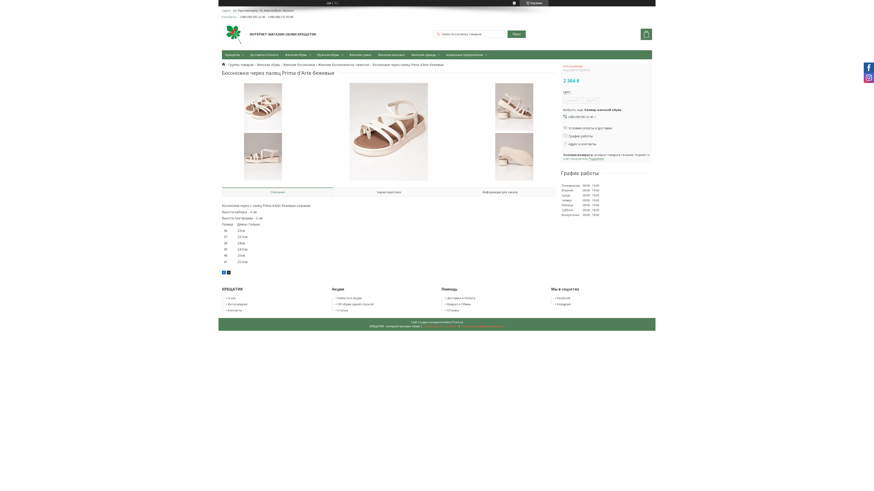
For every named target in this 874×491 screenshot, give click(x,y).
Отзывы (453, 310)
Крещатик (232, 55)
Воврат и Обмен (459, 304)
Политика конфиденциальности (482, 326)
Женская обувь (296, 55)
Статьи (343, 310)
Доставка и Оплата (264, 55)
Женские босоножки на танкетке (343, 65)
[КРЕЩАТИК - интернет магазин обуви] (233, 35)
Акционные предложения (464, 55)
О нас (232, 298)
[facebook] (224, 273)
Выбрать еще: (592, 110)
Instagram (564, 304)
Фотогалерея (237, 304)
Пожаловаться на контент (440, 326)
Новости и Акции (350, 298)
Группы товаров (241, 65)
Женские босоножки (299, 65)
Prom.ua (457, 322)
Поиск (517, 34)
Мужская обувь (328, 55)
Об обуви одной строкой (355, 304)
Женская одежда (424, 55)
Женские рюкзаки (391, 55)
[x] (229, 273)
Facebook (563, 298)
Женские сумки (360, 55)
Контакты (235, 310)
